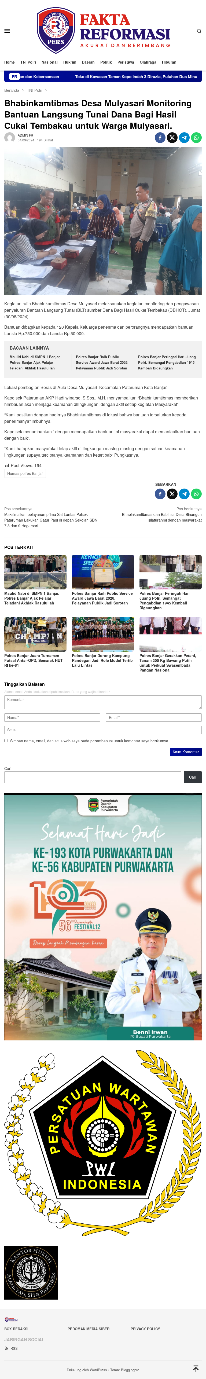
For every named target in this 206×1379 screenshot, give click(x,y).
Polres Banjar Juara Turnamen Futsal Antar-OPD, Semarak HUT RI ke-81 (33, 660)
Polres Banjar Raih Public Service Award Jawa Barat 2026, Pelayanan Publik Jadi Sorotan (102, 362)
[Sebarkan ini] (160, 137)
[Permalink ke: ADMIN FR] (9, 137)
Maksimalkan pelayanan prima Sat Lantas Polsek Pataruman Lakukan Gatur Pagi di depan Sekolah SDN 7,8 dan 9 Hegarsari (50, 517)
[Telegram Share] (184, 137)
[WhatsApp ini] (196, 137)
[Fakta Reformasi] (102, 30)
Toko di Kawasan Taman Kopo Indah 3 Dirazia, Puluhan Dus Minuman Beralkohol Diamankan (115, 76)
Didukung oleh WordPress (87, 1369)
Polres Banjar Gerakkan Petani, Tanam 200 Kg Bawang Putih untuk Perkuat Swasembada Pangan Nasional (167, 663)
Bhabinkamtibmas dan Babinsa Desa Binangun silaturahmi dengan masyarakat (162, 514)
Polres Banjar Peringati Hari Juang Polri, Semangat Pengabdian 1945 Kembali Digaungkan (167, 362)
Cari (7, 768)
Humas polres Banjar (25, 473)
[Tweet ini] (172, 137)
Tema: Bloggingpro (124, 1369)
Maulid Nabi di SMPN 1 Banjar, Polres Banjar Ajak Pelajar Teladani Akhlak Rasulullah (35, 362)
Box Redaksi (16, 1328)
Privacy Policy (145, 1328)
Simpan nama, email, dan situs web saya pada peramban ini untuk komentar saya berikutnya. (89, 740)
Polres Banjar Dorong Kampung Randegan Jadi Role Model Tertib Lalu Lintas (102, 660)
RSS (14, 1348)
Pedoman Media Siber (88, 1328)
